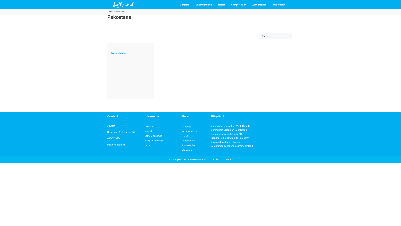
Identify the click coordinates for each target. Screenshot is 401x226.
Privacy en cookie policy (195, 159)
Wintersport (279, 4)
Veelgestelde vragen (154, 140)
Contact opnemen (153, 136)
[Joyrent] (123, 4)
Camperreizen (238, 4)
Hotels (221, 4)
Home (111, 11)
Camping (184, 4)
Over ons (149, 126)
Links (147, 145)
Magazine (149, 131)
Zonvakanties (259, 4)
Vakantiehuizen (204, 4)
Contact (229, 159)
